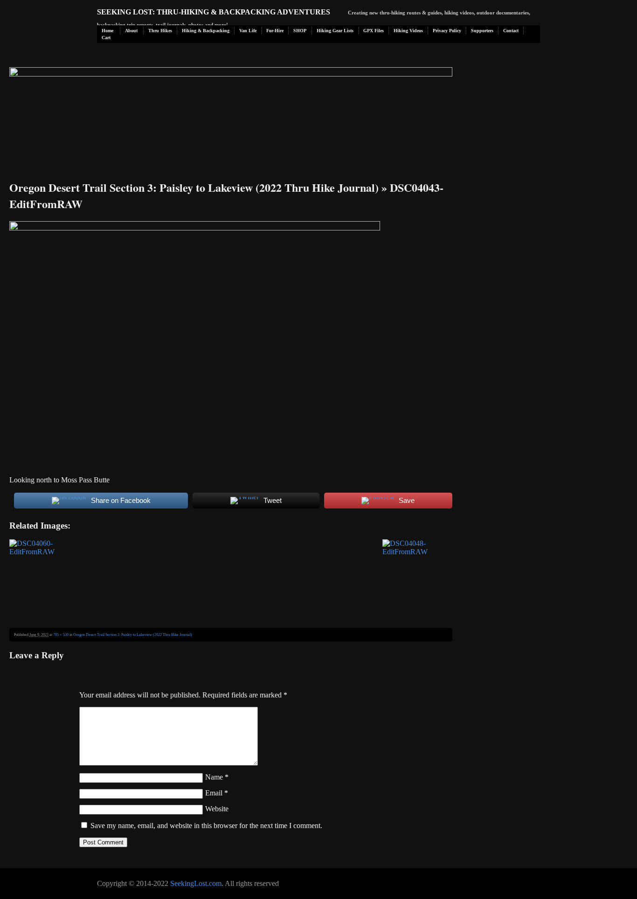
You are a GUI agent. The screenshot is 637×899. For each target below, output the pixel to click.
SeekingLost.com (196, 883)
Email (216, 793)
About (131, 30)
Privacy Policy (447, 30)
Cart (106, 37)
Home (107, 30)
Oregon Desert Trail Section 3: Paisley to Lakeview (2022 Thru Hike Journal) (194, 187)
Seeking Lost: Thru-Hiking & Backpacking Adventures (213, 12)
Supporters (482, 30)
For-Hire (275, 30)
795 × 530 (61, 635)
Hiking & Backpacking (205, 30)
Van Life (247, 30)
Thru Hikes (160, 30)
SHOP (299, 30)
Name (216, 777)
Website (216, 809)
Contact (511, 30)
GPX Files (373, 30)
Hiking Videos (408, 30)
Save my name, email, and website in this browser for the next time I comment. (206, 825)
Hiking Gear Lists (335, 30)
